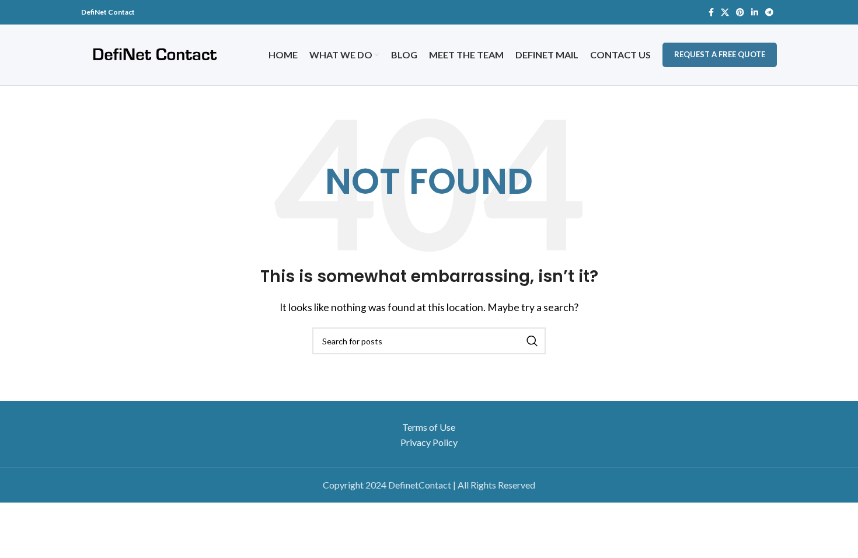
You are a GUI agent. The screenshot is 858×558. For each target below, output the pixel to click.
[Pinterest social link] (740, 12)
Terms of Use (428, 427)
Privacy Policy (429, 442)
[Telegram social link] (769, 12)
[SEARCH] (532, 340)
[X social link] (725, 12)
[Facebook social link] (711, 12)
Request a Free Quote (719, 54)
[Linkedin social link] (755, 12)
